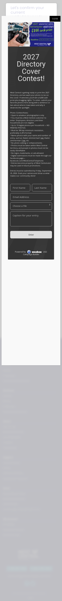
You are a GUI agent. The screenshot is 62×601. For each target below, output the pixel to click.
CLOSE (55, 18)
